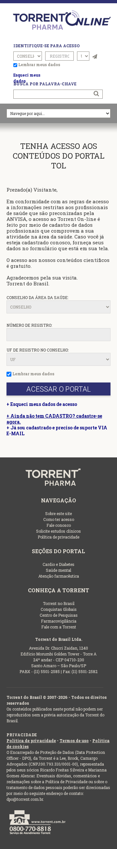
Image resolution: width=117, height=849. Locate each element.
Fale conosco (58, 525)
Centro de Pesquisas (59, 615)
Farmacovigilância (58, 621)
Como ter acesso (58, 519)
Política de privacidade (58, 537)
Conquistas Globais (59, 609)
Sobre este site (58, 513)
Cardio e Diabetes (58, 564)
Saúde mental (58, 570)
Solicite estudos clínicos (58, 531)
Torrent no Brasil (58, 603)
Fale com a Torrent (58, 626)
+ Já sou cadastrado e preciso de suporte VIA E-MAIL (56, 430)
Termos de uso (74, 740)
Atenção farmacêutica (58, 576)
